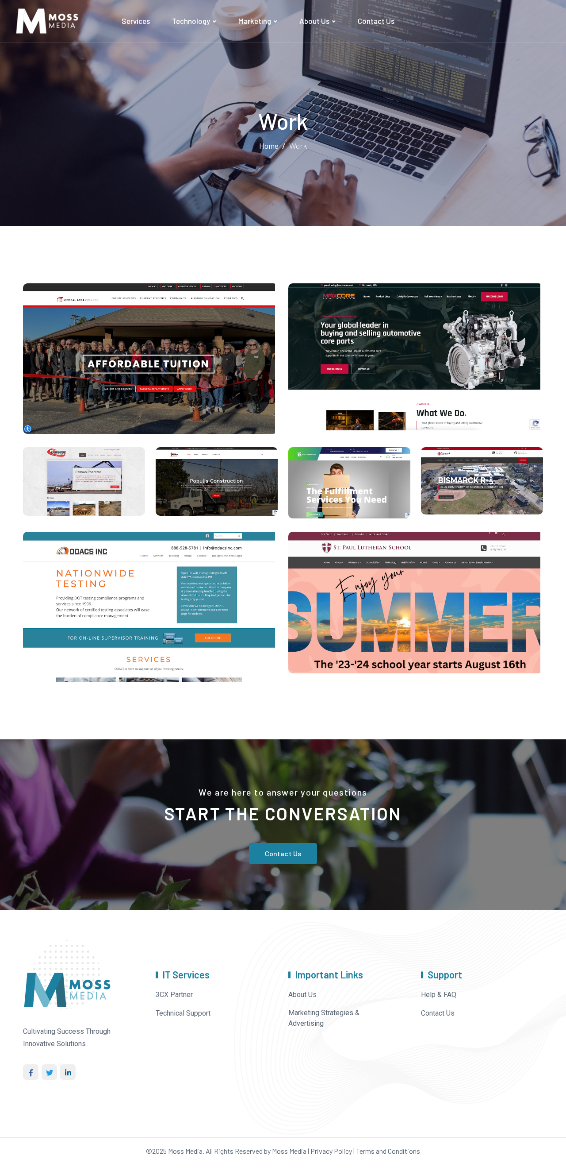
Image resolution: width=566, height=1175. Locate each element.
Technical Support (183, 1013)
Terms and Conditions (388, 1151)
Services (136, 20)
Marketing (254, 20)
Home (269, 146)
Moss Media (185, 1151)
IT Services (186, 974)
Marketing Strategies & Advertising (323, 1018)
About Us (314, 20)
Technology (191, 20)
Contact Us (376, 20)
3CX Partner (174, 994)
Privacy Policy (331, 1151)
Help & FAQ (438, 994)
